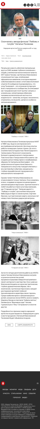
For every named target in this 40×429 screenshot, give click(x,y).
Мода (20, 389)
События (32, 393)
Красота (6, 393)
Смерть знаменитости (16, 61)
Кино (7, 61)
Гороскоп (17, 397)
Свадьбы (27, 389)
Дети (34, 389)
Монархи (13, 389)
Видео (24, 397)
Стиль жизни (16, 393)
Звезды (5, 389)
